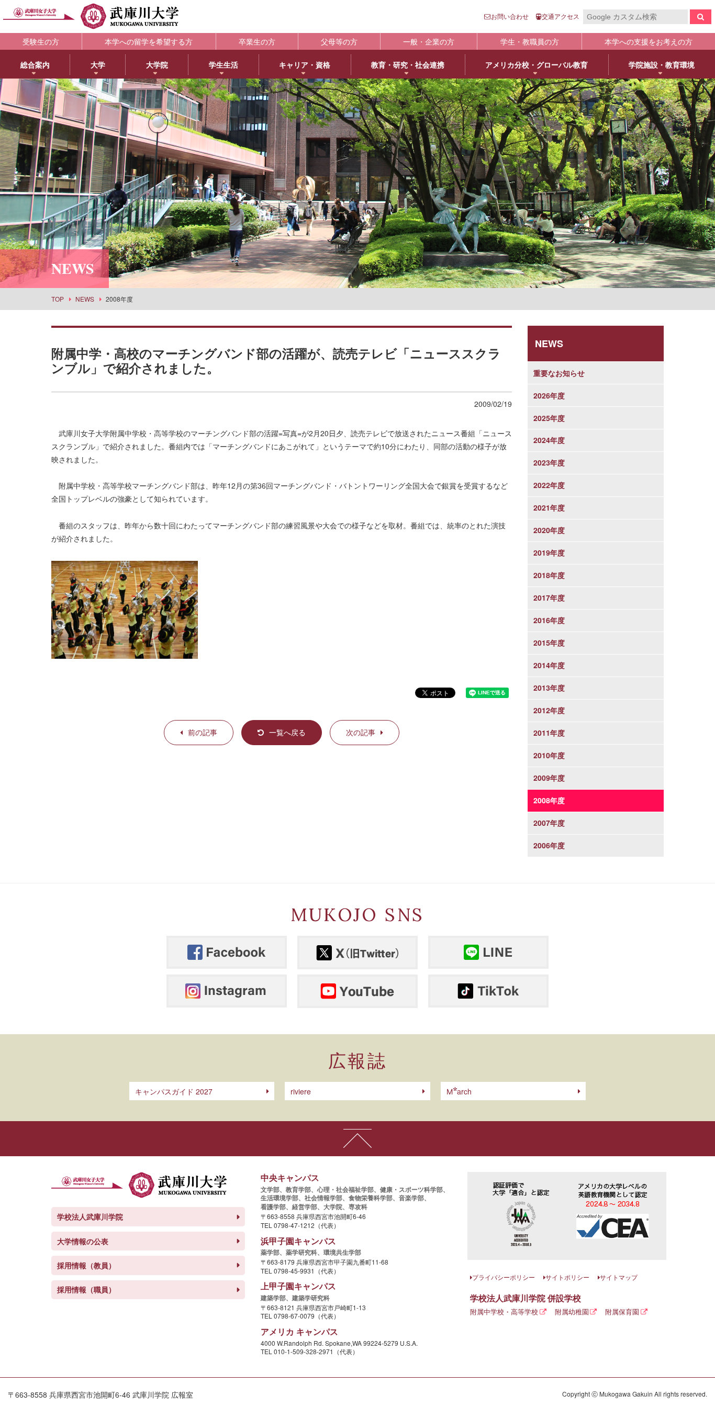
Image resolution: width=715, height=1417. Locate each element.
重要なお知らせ (559, 373)
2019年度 (549, 552)
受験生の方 (41, 41)
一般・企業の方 (428, 41)
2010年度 (549, 755)
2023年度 (549, 462)
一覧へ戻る (287, 732)
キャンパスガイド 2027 (174, 1091)
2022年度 (549, 485)
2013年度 (549, 687)
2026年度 (549, 395)
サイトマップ (619, 1276)
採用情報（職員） (86, 1289)
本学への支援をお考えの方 (648, 41)
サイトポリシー (567, 1276)
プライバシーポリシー (503, 1276)
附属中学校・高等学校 (504, 1311)
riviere (301, 1091)
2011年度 (549, 732)
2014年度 (549, 665)
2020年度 (549, 530)
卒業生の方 (257, 41)
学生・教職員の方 (529, 41)
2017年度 (549, 597)
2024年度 (549, 440)
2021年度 (549, 507)
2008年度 (549, 800)
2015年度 (549, 642)
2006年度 (549, 845)
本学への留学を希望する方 (149, 41)
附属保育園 (622, 1311)
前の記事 (202, 732)
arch (459, 1091)
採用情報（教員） (86, 1265)
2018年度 (549, 575)
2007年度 (549, 822)
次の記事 (360, 732)
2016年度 (549, 620)
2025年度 (549, 418)
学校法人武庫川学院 (90, 1216)
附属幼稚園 (572, 1311)
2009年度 (549, 777)
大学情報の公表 (82, 1241)
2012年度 (549, 710)
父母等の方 (339, 41)
